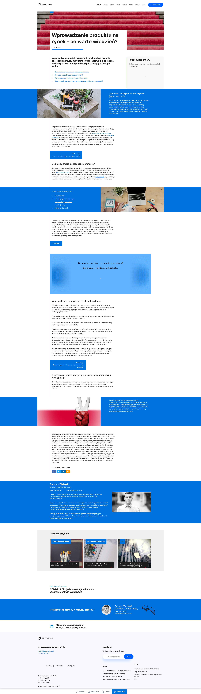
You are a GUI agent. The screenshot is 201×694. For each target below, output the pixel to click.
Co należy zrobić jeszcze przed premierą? (69, 75)
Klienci (112, 4)
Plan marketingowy (62, 172)
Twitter (59, 471)
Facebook (54, 471)
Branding (122, 673)
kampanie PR (100, 177)
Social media (107, 676)
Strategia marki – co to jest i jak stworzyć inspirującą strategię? (131, 565)
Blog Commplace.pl (45, 5)
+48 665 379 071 (156, 4)
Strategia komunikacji (124, 671)
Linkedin (63, 471)
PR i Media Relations (109, 671)
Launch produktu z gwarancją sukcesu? (66, 156)
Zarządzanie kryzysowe (110, 673)
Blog (135, 672)
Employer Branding (124, 679)
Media (131, 4)
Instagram (71, 666)
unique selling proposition (63, 202)
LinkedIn (78, 625)
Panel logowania (155, 669)
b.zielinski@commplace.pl (74, 490)
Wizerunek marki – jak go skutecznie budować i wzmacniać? (98, 565)
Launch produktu (138, 109)
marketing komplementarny (101, 133)
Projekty (105, 4)
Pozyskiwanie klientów (61, 541)
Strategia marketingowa (96, 541)
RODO (136, 679)
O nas (118, 4)
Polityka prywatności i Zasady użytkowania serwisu (148, 675)
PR (122, 541)
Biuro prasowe (142, 672)
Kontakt (137, 4)
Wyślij (128, 656)
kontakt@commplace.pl (46, 651)
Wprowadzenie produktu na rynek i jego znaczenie (72, 72)
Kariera (125, 4)
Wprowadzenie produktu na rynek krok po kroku (71, 78)
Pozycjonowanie (117, 676)
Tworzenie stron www (110, 679)
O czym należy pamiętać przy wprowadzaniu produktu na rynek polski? (79, 81)
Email (68, 471)
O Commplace (138, 669)
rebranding (120, 105)
